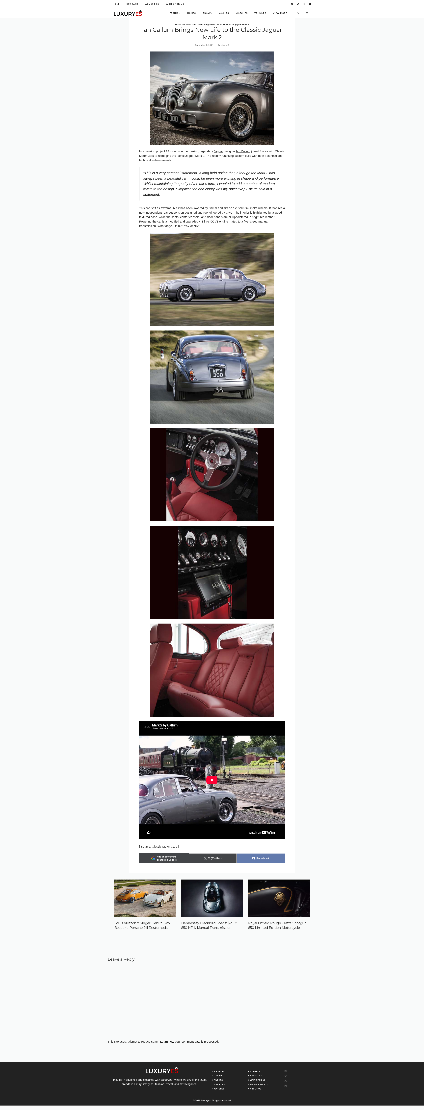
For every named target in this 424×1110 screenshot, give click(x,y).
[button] (298, 13)
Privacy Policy (259, 1084)
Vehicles (260, 13)
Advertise (152, 4)
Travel (207, 13)
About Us (255, 1089)
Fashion (175, 13)
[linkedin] (310, 4)
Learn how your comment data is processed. (189, 1041)
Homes (191, 13)
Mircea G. (224, 45)
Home (116, 4)
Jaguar (218, 151)
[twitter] (298, 4)
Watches (242, 13)
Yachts (224, 13)
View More (280, 13)
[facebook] (292, 4)
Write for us (175, 4)
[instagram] (304, 4)
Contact (132, 4)
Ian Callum (243, 151)
